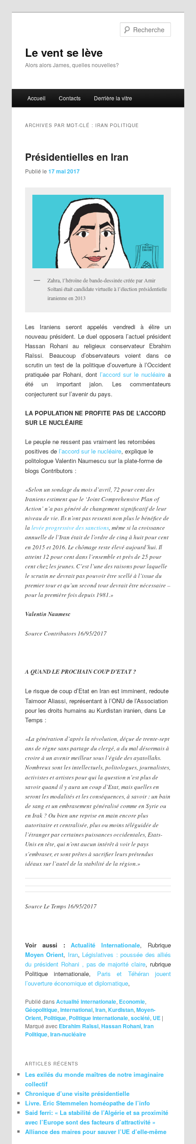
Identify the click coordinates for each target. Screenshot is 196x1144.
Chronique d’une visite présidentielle (77, 1093)
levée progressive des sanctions (70, 527)
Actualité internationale (86, 1001)
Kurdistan (121, 1010)
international (76, 1010)
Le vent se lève (64, 52)
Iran (73, 954)
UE (156, 1018)
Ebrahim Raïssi (78, 1026)
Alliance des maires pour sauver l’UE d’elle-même (95, 1131)
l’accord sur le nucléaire (132, 374)
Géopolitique (41, 1010)
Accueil (36, 98)
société (140, 1018)
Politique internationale (98, 1018)
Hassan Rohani (121, 1026)
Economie (132, 1001)
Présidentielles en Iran (77, 156)
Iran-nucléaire (68, 1034)
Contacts (70, 98)
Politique (55, 1018)
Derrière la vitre (113, 98)
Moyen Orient (44, 954)
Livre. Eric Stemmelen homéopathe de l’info (87, 1103)
